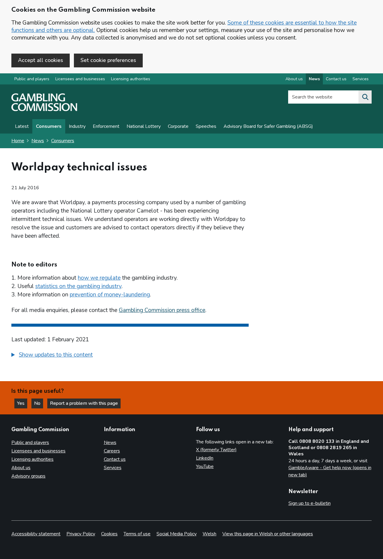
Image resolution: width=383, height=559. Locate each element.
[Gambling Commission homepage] (44, 109)
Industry (77, 126)
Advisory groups (28, 476)
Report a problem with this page (84, 403)
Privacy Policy (80, 534)
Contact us (336, 79)
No (38, 403)
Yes (22, 403)
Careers (112, 451)
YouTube (205, 466)
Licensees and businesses (80, 79)
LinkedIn (204, 458)
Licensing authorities (130, 79)
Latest (22, 126)
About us (294, 79)
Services (360, 79)
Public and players (31, 79)
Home (17, 140)
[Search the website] (365, 97)
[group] (130, 355)
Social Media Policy (176, 534)
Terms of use (137, 534)
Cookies (109, 534)
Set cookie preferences (108, 60)
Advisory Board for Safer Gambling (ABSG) (268, 126)
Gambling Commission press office (162, 310)
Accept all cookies (40, 60)
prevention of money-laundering (110, 295)
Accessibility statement (35, 534)
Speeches (206, 126)
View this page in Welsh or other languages (267, 534)
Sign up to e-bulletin (309, 503)
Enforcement (106, 126)
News (314, 79)
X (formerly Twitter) (216, 449)
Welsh (209, 534)
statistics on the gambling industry (78, 286)
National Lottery (144, 126)
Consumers (49, 126)
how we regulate (99, 278)
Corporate (178, 126)
